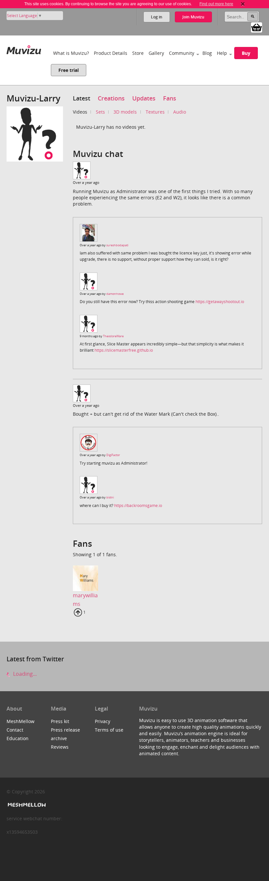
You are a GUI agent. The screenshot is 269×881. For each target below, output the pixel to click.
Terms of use (109, 730)
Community (181, 53)
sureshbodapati (117, 245)
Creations (111, 98)
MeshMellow (20, 721)
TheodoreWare (113, 336)
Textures (155, 112)
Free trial (68, 70)
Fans (169, 98)
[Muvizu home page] (24, 48)
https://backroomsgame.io (138, 505)
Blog (207, 53)
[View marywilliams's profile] (85, 578)
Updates (143, 98)
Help (222, 53)
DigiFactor (113, 455)
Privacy (102, 721)
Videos (80, 112)
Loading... (24, 673)
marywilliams (85, 599)
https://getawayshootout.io (220, 301)
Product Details (110, 53)
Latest (81, 98)
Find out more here (216, 4)
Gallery (156, 53)
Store (138, 53)
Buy (246, 53)
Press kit (60, 721)
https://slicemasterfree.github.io (123, 350)
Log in (156, 17)
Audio (179, 112)
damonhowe (115, 294)
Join (193, 17)
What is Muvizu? (71, 53)
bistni (110, 497)
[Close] (243, 4)
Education (18, 738)
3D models (125, 112)
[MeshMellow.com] (26, 805)
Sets (100, 112)
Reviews (60, 747)
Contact (15, 730)
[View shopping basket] (256, 27)
